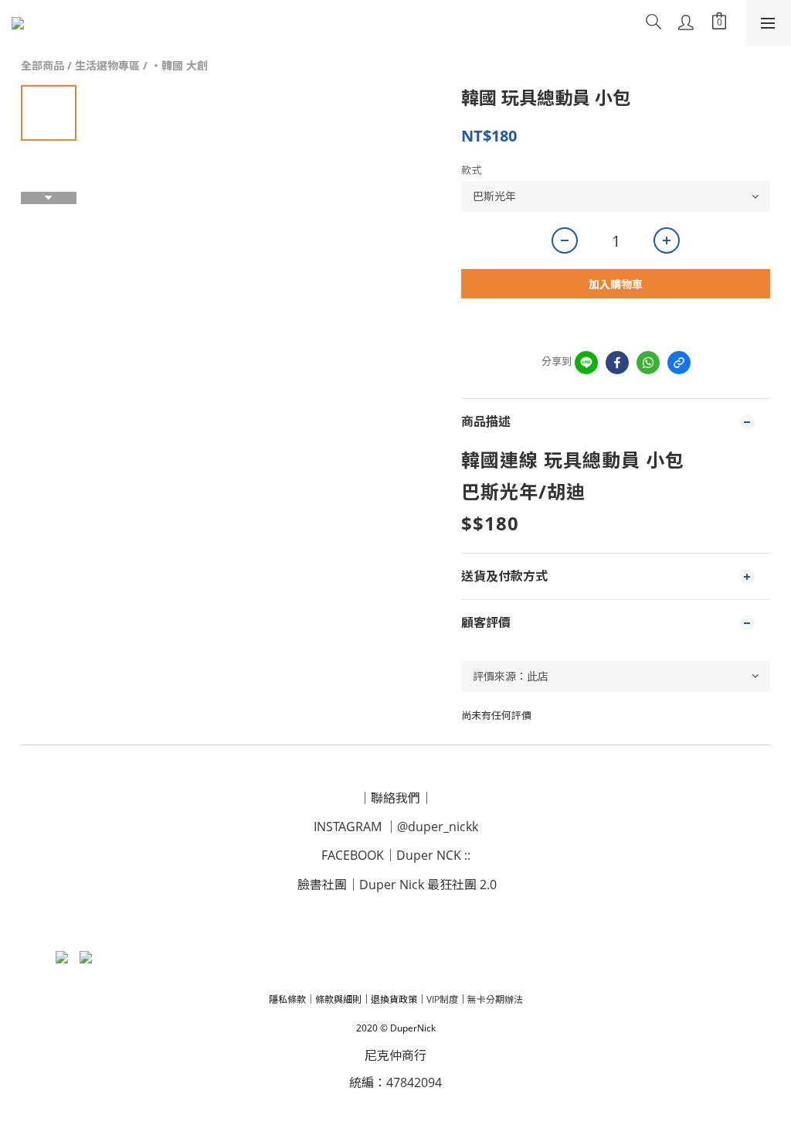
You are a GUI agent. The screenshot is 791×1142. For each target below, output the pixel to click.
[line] (586, 362)
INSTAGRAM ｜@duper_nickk (396, 826)
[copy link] (679, 362)
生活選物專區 (107, 65)
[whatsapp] (648, 362)
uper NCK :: (438, 855)
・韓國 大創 (179, 65)
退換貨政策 (394, 999)
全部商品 (42, 65)
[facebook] (617, 362)
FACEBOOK (352, 855)
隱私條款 (287, 999)
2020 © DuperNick (396, 1028)
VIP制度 (442, 999)
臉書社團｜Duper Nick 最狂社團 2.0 (397, 884)
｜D (395, 855)
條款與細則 (338, 999)
